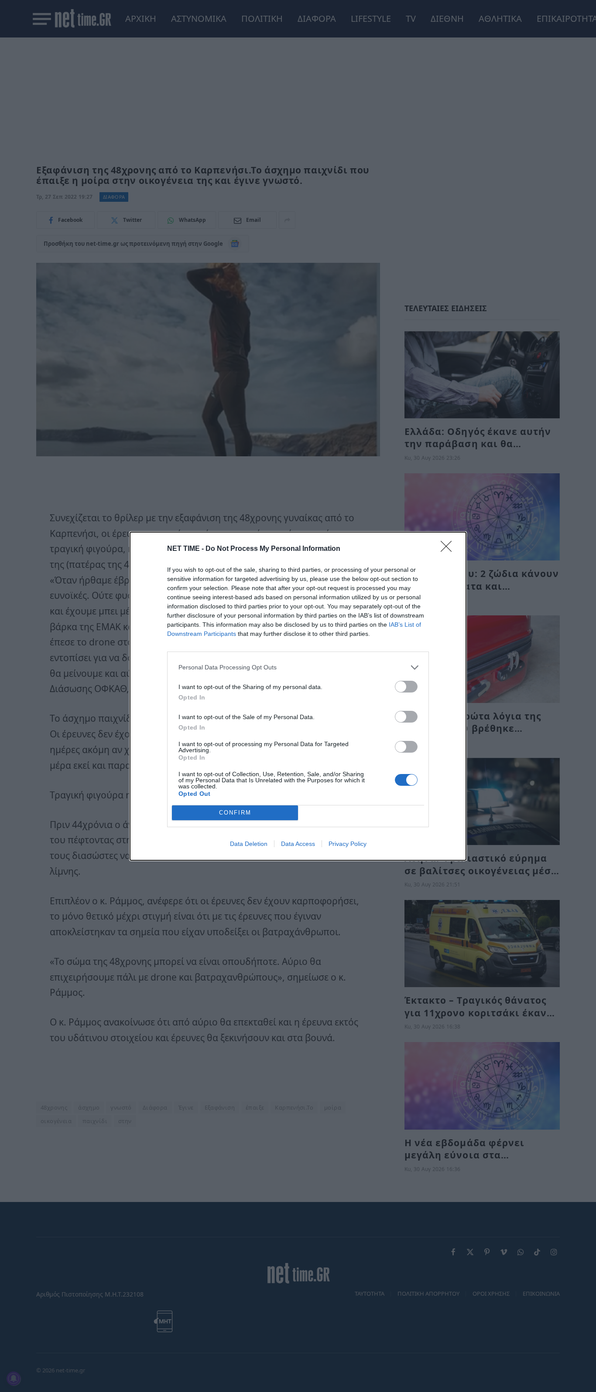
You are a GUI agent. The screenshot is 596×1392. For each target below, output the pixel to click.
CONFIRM (235, 812)
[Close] (449, 549)
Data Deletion (248, 843)
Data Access (298, 843)
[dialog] (298, 696)
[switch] (406, 687)
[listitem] (298, 667)
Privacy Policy (348, 843)
